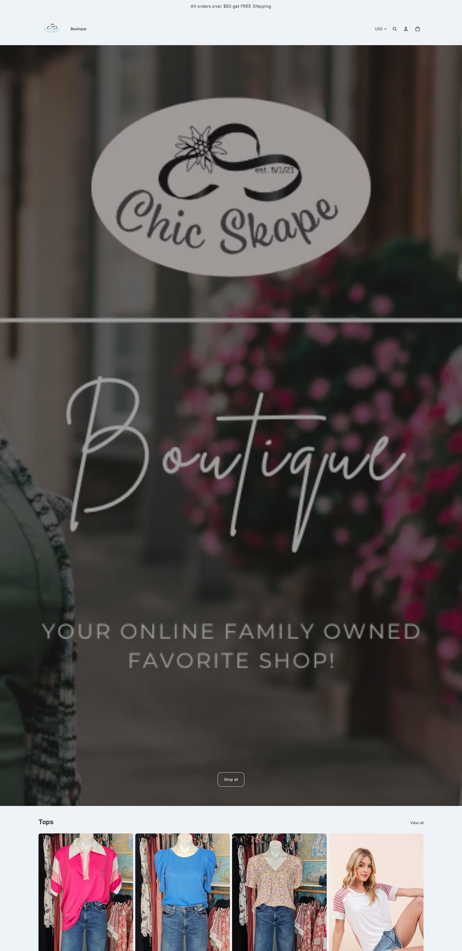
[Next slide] (125, 896)
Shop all (231, 779)
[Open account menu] (406, 29)
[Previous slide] (46, 896)
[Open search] (395, 29)
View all (417, 822)
